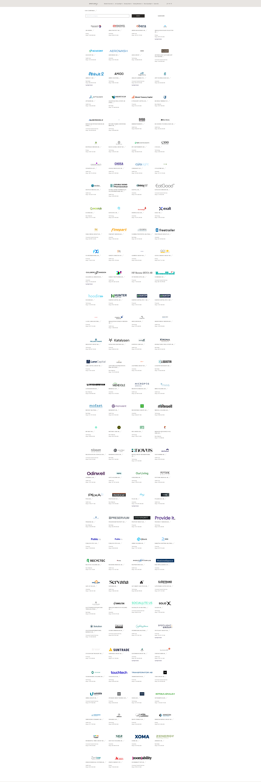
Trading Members (137, 3)
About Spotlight (148, 3)
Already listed (127, 3)
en (169, 3)
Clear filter (161, 15)
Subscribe (156, 3)
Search (138, 15)
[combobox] (107, 16)
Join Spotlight (118, 3)
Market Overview (108, 3)
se (171, 3)
